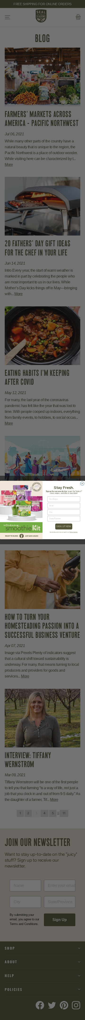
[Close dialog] (82, 483)
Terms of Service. (74, 532)
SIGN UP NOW (63, 526)
